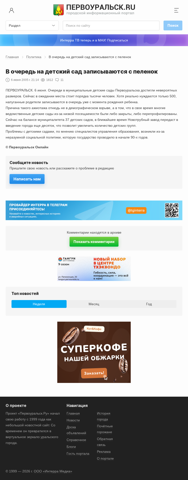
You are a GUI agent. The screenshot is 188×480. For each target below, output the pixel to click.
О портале (105, 458)
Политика (33, 57)
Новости (73, 420)
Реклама (104, 452)
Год (149, 304)
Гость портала (78, 453)
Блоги (71, 447)
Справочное (76, 440)
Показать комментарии (94, 242)
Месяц (94, 304)
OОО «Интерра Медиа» (53, 471)
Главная (12, 57)
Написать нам (27, 179)
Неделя (39, 304)
